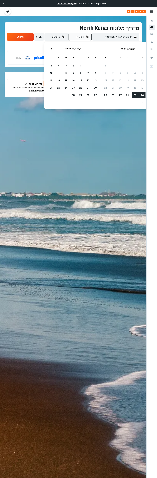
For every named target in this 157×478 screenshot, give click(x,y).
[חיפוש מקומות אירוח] (152, 27)
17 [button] (142, 87)
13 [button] (120, 80)
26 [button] (127, 95)
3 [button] (142, 72)
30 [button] (73, 95)
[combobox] (113, 37)
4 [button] (135, 72)
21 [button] (113, 87)
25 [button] (135, 95)
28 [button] (112, 95)
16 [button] (73, 80)
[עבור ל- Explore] (152, 42)
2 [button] (73, 65)
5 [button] (127, 72)
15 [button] (105, 80)
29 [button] (105, 95)
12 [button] (127, 80)
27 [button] (120, 95)
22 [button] (105, 87)
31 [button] (142, 102)
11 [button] (135, 80)
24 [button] (142, 95)
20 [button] (120, 87)
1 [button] (105, 65)
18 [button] (135, 87)
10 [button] (142, 80)
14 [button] (113, 80)
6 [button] (120, 72)
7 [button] (112, 72)
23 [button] (73, 87)
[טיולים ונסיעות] (152, 58)
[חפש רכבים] (152, 34)
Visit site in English (67, 3)
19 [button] (127, 87)
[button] (3, 3)
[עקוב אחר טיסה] (152, 49)
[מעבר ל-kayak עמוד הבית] (136, 11)
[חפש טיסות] (152, 21)
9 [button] (73, 72)
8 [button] (105, 72)
